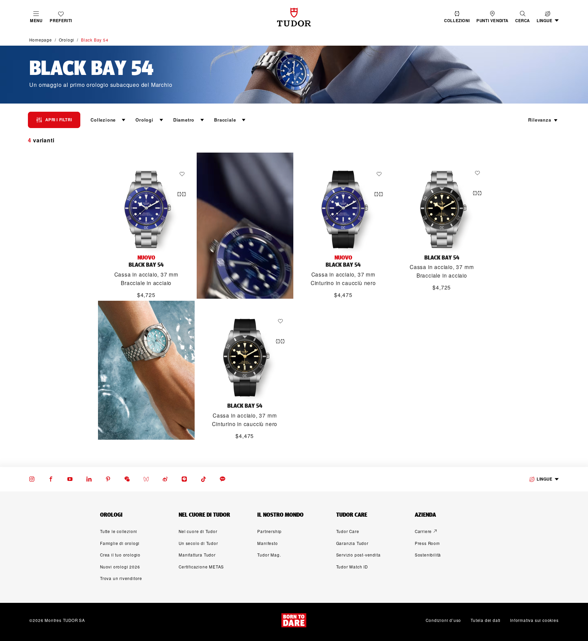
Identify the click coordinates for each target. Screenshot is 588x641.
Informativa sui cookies (534, 620)
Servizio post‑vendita (358, 555)
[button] (522, 17)
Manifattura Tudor (197, 555)
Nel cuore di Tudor (198, 531)
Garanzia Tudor (352, 543)
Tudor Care (347, 531)
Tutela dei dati (486, 620)
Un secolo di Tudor (198, 543)
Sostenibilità (428, 555)
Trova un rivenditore (121, 578)
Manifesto (267, 543)
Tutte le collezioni (118, 531)
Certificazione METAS (201, 566)
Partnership (269, 531)
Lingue (545, 479)
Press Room (427, 543)
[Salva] (184, 174)
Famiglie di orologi (120, 543)
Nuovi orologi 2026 (120, 566)
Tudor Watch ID (352, 566)
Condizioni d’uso (443, 620)
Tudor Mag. (269, 555)
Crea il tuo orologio (120, 555)
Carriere (423, 531)
